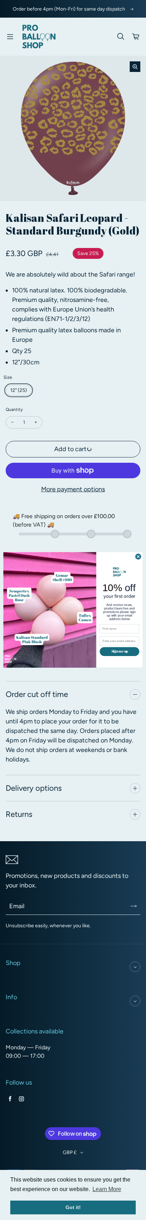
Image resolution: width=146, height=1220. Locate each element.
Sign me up (119, 651)
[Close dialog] (138, 556)
